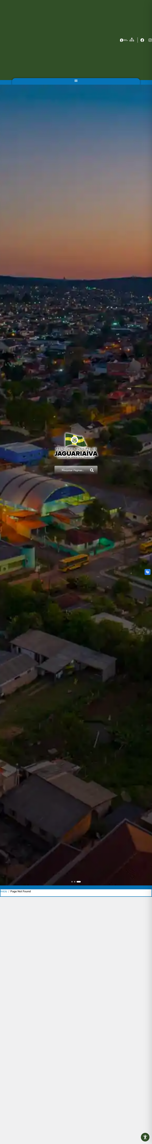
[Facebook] (142, 40)
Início (3, 891)
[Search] (92, 470)
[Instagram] (150, 40)
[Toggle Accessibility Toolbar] (145, 1137)
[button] (75, 80)
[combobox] (70, 470)
